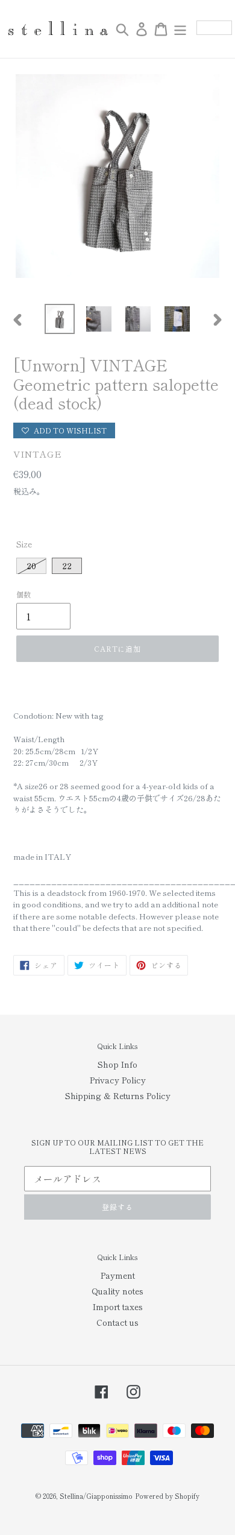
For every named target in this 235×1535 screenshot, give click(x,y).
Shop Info (117, 1064)
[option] (60, 319)
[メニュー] (180, 29)
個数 (23, 594)
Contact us (117, 1322)
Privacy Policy (118, 1080)
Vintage (37, 453)
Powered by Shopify (167, 1496)
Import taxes (118, 1306)
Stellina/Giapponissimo (96, 1496)
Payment (118, 1275)
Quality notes (117, 1291)
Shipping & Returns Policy (118, 1095)
